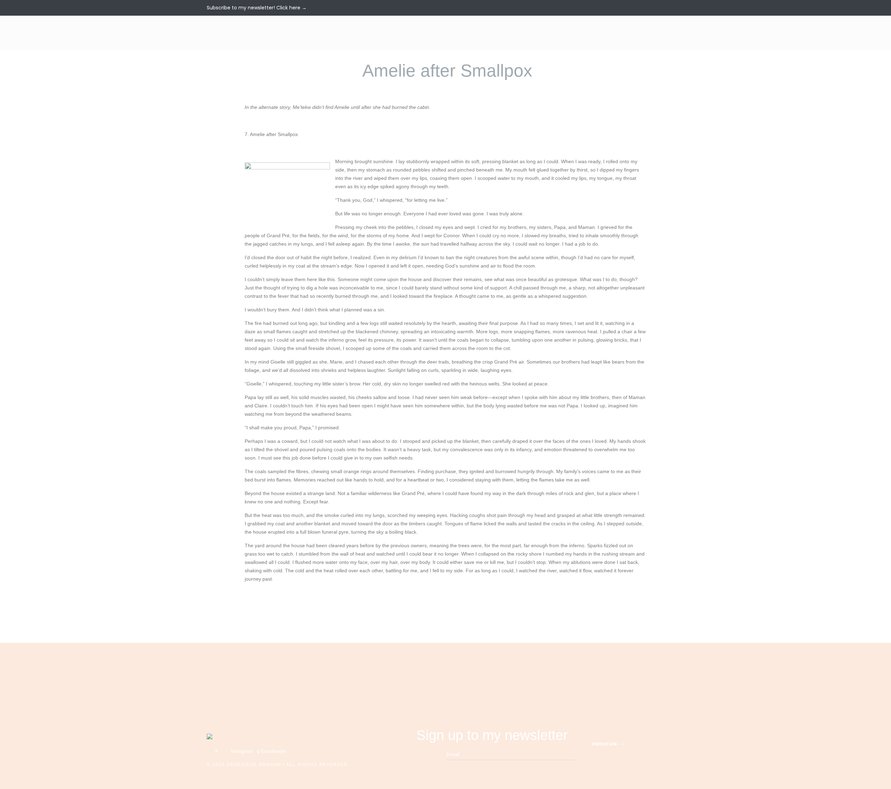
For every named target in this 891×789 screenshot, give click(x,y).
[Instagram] (674, 7)
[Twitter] (665, 7)
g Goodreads (271, 751)
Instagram (241, 751)
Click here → (291, 7)
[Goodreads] (682, 7)
